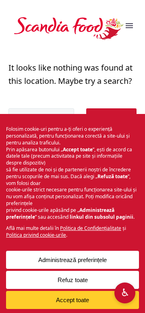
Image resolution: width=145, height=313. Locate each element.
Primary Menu (129, 28)
